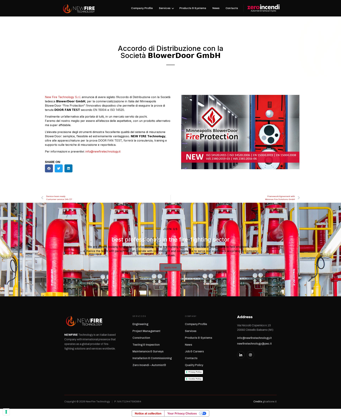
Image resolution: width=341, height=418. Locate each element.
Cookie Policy (194, 379)
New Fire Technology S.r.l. (63, 97)
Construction (141, 337)
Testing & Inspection (146, 344)
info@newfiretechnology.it (102, 151)
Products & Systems (192, 8)
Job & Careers (194, 351)
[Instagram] (250, 355)
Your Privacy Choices (182, 413)
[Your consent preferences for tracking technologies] (6, 411)
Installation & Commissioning (152, 358)
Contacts (232, 8)
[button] (49, 168)
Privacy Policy (195, 372)
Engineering (140, 324)
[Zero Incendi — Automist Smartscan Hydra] (261, 8)
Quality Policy (194, 365)
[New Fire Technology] (78, 8)
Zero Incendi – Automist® (149, 365)
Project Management (146, 331)
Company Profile (142, 8)
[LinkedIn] (241, 355)
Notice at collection (148, 413)
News (216, 8)
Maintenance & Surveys (148, 351)
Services (164, 8)
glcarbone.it (270, 401)
